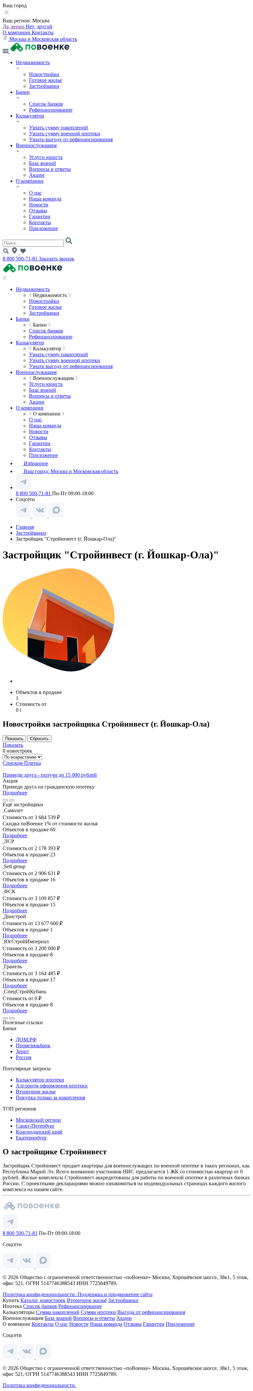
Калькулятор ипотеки (40, 1080)
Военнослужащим (36, 145)
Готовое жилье (45, 80)
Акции (36, 175)
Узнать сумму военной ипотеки (64, 133)
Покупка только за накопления (50, 1097)
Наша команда (45, 198)
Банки (23, 92)
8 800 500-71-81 (21, 258)
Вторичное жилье (36, 1091)
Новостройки (44, 74)
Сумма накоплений (57, 1312)
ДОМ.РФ (26, 1039)
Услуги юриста (46, 157)
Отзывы (38, 210)
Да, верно (14, 26)
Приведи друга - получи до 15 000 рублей (50, 775)
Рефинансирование (50, 110)
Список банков (46, 104)
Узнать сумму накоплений (58, 127)
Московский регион (38, 1120)
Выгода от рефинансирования (151, 1312)
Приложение (43, 228)
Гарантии (39, 216)
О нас (35, 193)
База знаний (42, 163)
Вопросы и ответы (50, 169)
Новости (38, 204)
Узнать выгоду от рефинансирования (71, 139)
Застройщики (44, 86)
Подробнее (15, 792)
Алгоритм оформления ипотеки (52, 1085)
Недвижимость (33, 62)
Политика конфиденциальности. (40, 1294)
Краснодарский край (39, 1132)
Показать (13, 745)
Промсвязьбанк (33, 1045)
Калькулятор (30, 116)
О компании (17, 32)
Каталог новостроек (43, 1300)
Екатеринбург (31, 1137)
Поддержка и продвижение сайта (115, 1294)
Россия (23, 1057)
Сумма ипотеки (98, 1312)
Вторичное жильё (87, 1300)
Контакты (43, 32)
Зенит (22, 1051)
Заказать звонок (56, 258)
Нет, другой (39, 26)
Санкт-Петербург (35, 1126)
